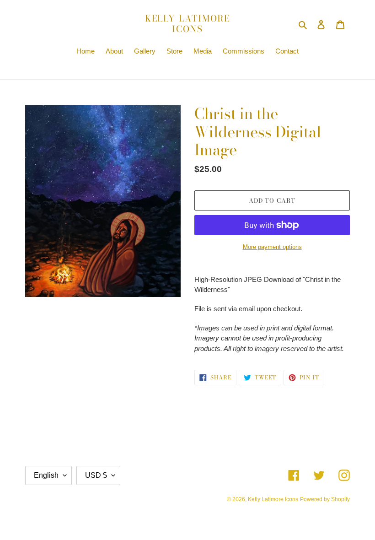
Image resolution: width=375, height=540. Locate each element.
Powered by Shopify (325, 499)
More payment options (272, 246)
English (46, 475)
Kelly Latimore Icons (187, 24)
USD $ (96, 475)
